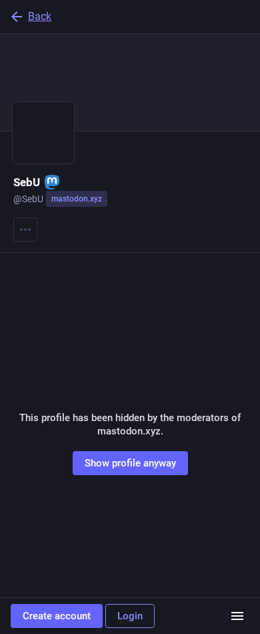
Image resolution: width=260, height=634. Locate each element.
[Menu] (25, 230)
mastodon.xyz (76, 199)
